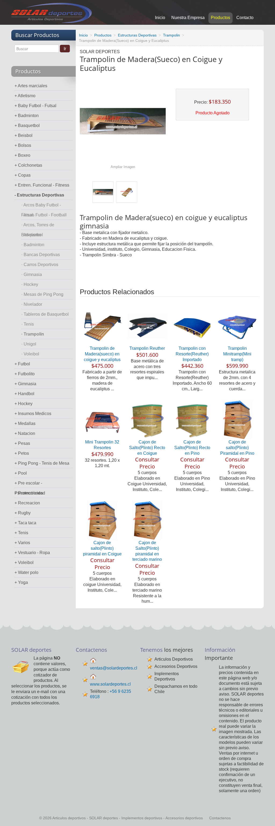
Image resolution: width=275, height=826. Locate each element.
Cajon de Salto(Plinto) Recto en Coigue (147, 448)
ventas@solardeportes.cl (113, 668)
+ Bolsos (23, 145)
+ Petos (22, 453)
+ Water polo (26, 572)
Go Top (265, 815)
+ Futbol (22, 364)
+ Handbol (24, 393)
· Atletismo (31, 234)
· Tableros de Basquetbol (45, 314)
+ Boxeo (22, 155)
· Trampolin (32, 334)
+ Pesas (22, 443)
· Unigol (28, 344)
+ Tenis (21, 532)
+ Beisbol (23, 135)
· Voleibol (30, 354)
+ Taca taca (25, 523)
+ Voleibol (24, 562)
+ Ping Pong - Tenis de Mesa (42, 463)
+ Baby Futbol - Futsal (35, 105)
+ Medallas (25, 423)
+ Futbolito (25, 374)
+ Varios (22, 542)
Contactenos (220, 818)
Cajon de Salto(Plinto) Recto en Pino (192, 448)
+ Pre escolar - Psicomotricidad (30, 484)
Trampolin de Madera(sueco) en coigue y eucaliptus (102, 354)
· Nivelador (31, 304)
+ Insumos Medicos (33, 413)
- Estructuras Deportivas (39, 195)
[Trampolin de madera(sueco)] (103, 192)
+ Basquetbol (27, 125)
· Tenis (27, 324)
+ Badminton (27, 115)
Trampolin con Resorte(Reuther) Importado (192, 354)
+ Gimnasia (25, 383)
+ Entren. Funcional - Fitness (42, 185)
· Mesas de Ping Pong (42, 294)
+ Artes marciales (31, 85)
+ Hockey (23, 403)
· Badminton (32, 244)
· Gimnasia (31, 274)
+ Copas (23, 175)
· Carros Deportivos (39, 264)
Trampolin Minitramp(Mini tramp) (237, 354)
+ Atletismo (25, 95)
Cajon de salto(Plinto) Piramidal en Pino (237, 448)
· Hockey (29, 284)
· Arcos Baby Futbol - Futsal (41, 206)
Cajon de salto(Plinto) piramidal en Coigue (102, 548)
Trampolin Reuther (147, 348)
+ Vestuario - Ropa (32, 552)
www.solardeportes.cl (110, 684)
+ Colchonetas (28, 165)
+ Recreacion (27, 503)
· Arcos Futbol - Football (44, 215)
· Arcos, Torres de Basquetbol (37, 226)
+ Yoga (21, 582)
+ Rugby (23, 513)
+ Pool (21, 473)
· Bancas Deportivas (40, 254)
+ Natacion (25, 433)
